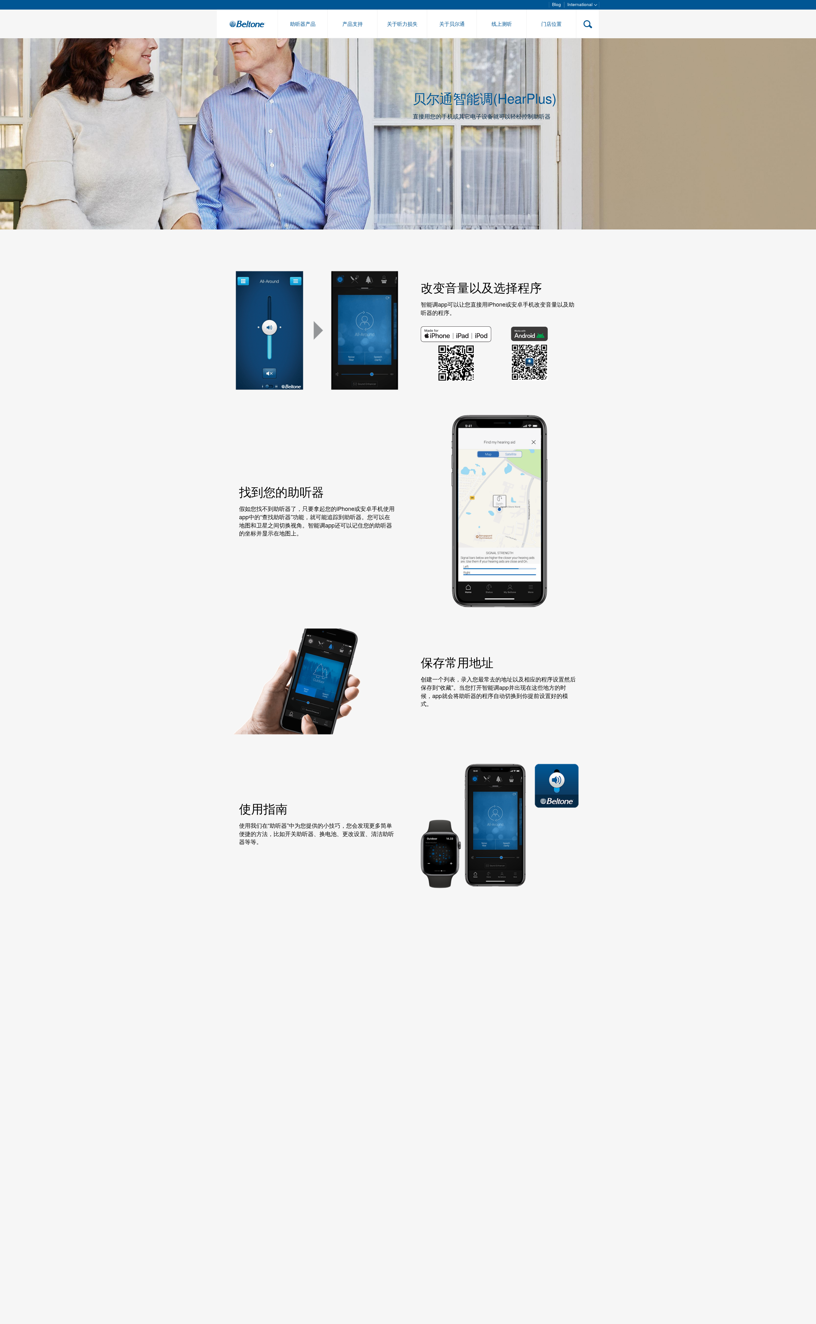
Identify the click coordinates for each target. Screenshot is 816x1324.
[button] (587, 24)
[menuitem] (303, 24)
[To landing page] (247, 24)
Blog (556, 4)
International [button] (580, 4)
